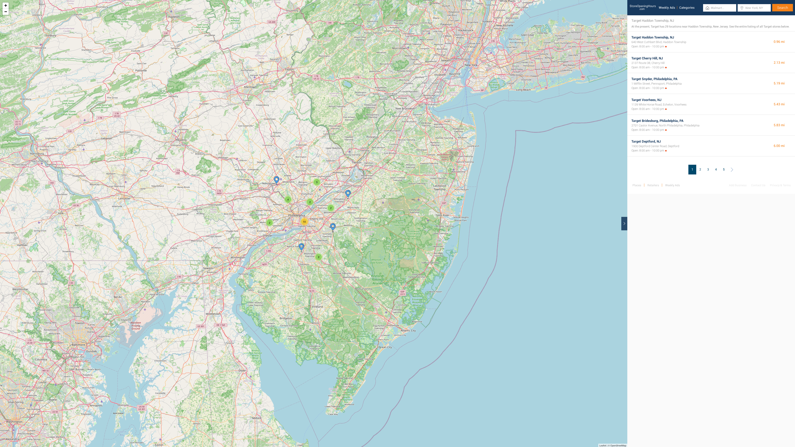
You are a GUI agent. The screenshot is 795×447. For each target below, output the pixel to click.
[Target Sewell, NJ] (301, 247)
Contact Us (758, 185)
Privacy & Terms (780, 185)
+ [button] (5, 5)
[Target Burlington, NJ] (348, 194)
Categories (687, 8)
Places (636, 185)
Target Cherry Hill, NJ (647, 58)
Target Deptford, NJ (646, 141)
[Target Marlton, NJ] (333, 227)
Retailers (653, 185)
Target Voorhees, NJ (646, 100)
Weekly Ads (667, 8)
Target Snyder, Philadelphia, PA (654, 79)
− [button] (5, 11)
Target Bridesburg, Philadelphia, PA (657, 121)
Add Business (738, 185)
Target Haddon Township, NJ (652, 37)
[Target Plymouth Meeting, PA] (276, 180)
